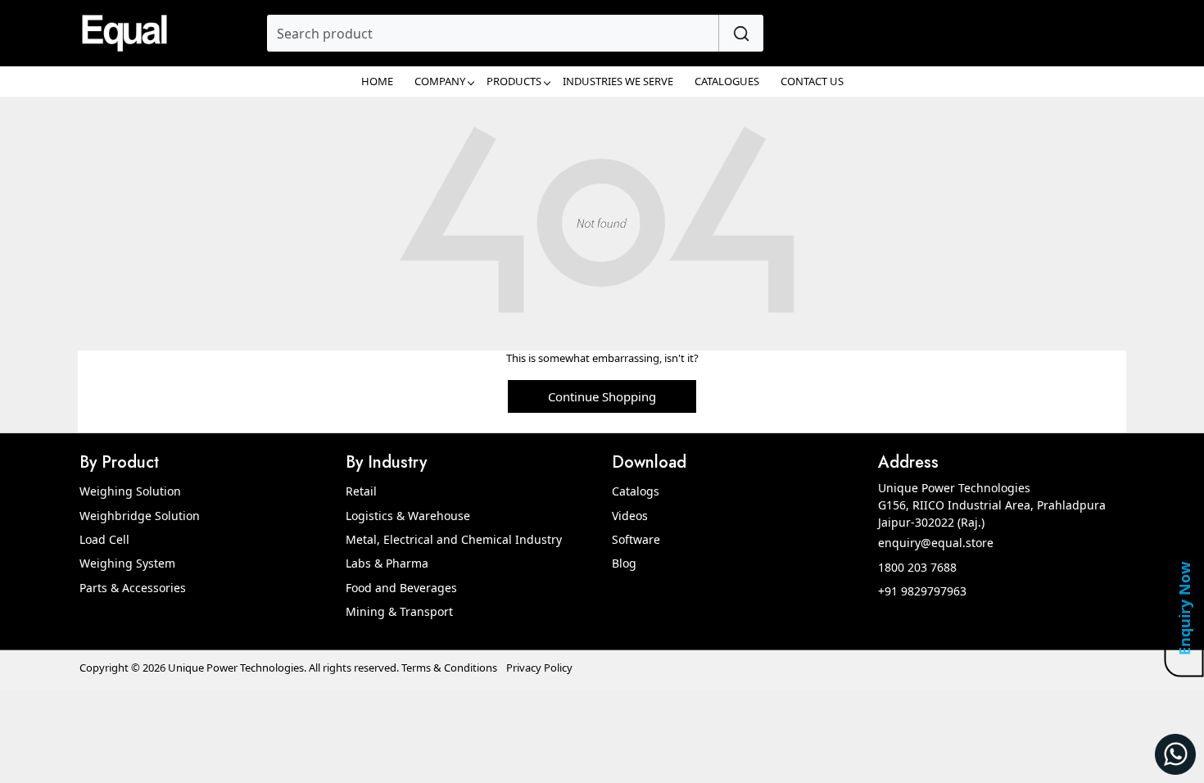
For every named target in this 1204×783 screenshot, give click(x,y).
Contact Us (812, 81)
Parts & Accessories (132, 587)
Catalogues (727, 81)
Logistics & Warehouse (408, 515)
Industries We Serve (618, 81)
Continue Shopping (602, 396)
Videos (630, 515)
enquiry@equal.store (936, 542)
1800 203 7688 (917, 567)
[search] (740, 33)
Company (439, 81)
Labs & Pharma (387, 563)
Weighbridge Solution (139, 515)
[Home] (124, 33)
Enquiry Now (1184, 608)
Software (636, 539)
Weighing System (127, 563)
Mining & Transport (399, 611)
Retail (361, 491)
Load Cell (104, 539)
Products (514, 81)
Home (377, 81)
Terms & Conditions (449, 667)
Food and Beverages (401, 587)
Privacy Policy (539, 667)
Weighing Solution (130, 491)
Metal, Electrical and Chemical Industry (454, 539)
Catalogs (635, 491)
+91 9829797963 (922, 591)
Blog (624, 563)
